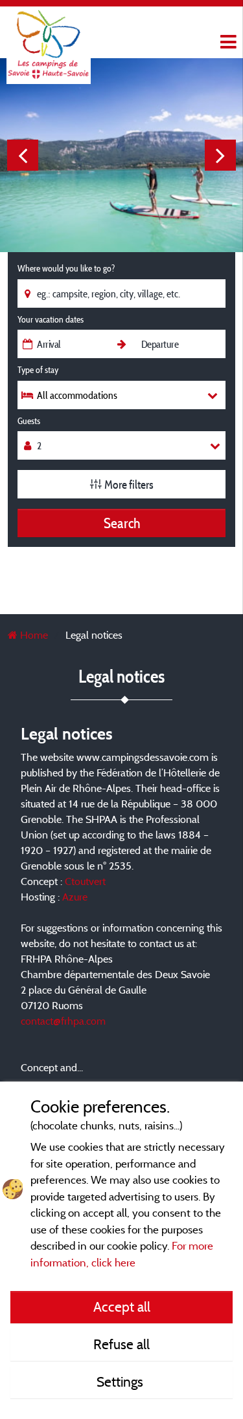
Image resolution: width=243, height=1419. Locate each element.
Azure (74, 896)
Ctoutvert (85, 881)
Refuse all (121, 1344)
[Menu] (227, 42)
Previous (22, 155)
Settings (121, 1381)
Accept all (121, 1306)
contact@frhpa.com (63, 1020)
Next (220, 155)
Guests (28, 421)
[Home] (48, 35)
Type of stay (37, 370)
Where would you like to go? (66, 268)
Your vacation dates (50, 319)
